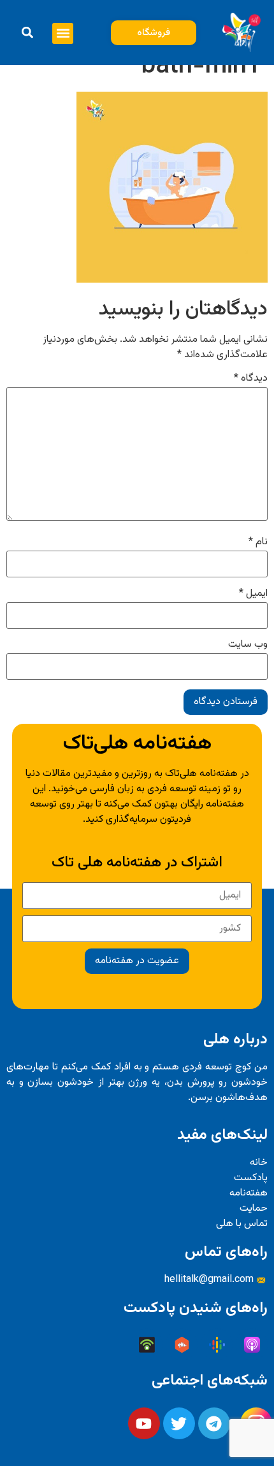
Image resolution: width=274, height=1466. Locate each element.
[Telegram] (214, 1423)
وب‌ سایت (248, 645)
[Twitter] (179, 1423)
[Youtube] (144, 1423)
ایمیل (253, 594)
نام (258, 542)
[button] (62, 33)
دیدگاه (251, 379)
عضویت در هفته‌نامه (137, 961)
